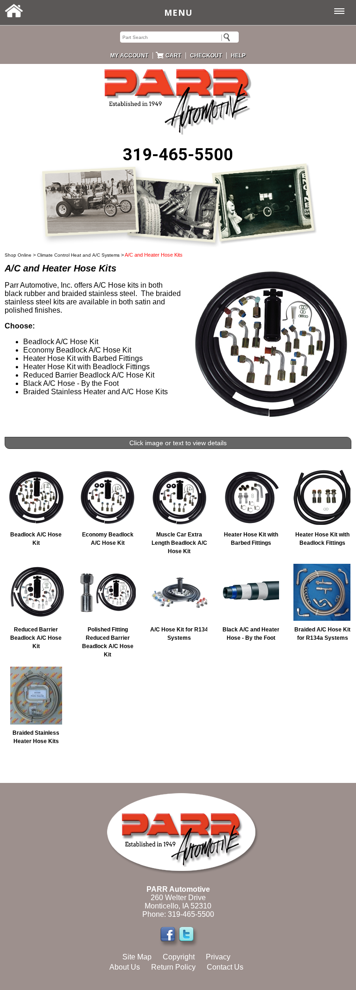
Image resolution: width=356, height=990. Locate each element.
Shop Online (18, 255)
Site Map (137, 957)
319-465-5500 (178, 154)
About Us (124, 967)
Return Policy (173, 967)
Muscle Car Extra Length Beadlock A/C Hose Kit (179, 543)
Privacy (218, 957)
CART (173, 55)
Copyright (179, 957)
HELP (238, 55)
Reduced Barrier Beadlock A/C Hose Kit (36, 637)
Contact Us (225, 967)
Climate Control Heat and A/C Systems (78, 255)
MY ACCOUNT (129, 55)
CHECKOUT (206, 55)
